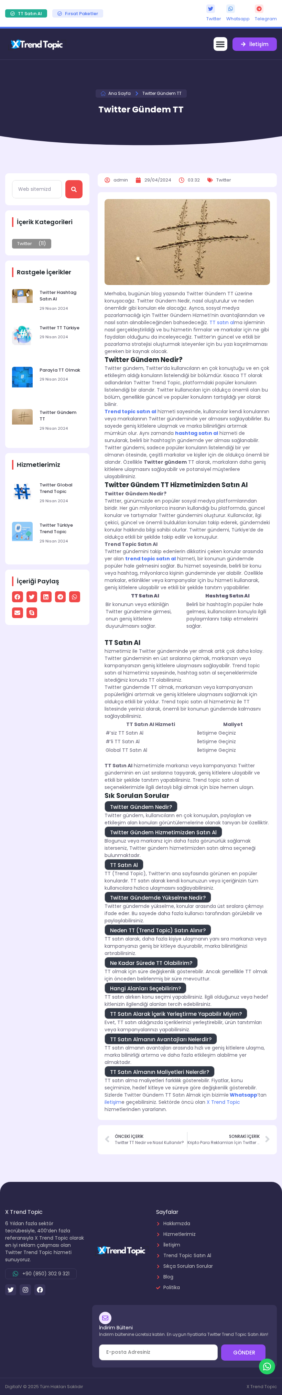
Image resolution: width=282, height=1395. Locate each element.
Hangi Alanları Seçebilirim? (145, 988)
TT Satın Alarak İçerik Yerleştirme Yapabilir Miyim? (176, 1014)
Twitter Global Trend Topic (56, 488)
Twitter (213, 18)
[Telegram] (259, 8)
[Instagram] (25, 1289)
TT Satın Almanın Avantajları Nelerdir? (160, 1039)
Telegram (266, 18)
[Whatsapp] (230, 8)
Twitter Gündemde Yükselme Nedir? (158, 897)
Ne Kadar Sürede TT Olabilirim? (151, 963)
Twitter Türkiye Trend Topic (56, 528)
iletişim (113, 1102)
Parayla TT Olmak (60, 370)
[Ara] (74, 189)
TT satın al (221, 322)
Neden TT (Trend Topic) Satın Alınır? (158, 930)
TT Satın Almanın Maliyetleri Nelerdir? (159, 1072)
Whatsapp (238, 18)
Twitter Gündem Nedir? (141, 807)
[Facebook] (39, 1289)
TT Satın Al (124, 865)
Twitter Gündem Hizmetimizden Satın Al (163, 832)
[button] (221, 44)
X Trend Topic (223, 1102)
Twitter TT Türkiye (59, 328)
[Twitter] (210, 8)
